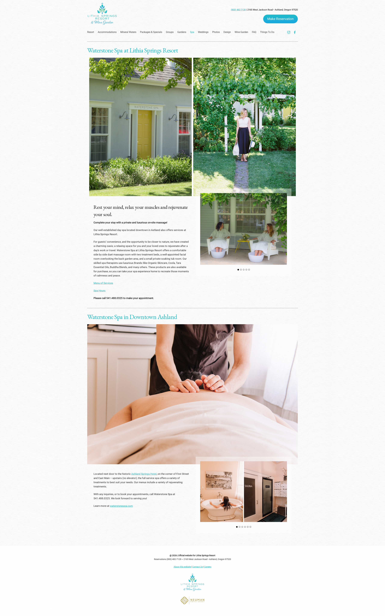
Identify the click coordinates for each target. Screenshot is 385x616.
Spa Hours (99, 290)
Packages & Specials (151, 32)
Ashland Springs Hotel (144, 473)
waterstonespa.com (121, 505)
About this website (182, 567)
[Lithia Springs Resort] (102, 23)
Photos (216, 32)
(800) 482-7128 (238, 9)
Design (227, 32)
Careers (207, 567)
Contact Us (197, 567)
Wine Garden (241, 32)
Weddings (203, 32)
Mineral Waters (128, 32)
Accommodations (107, 32)
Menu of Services (103, 283)
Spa (192, 32)
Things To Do (267, 32)
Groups (170, 32)
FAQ (254, 32)
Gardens (181, 32)
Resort (90, 32)
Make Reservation (280, 19)
